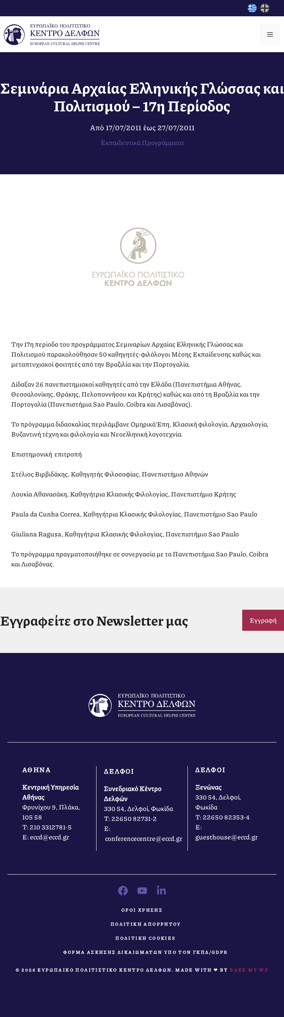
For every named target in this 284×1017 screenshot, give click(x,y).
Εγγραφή (263, 620)
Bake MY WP (249, 970)
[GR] (252, 10)
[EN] (264, 10)
